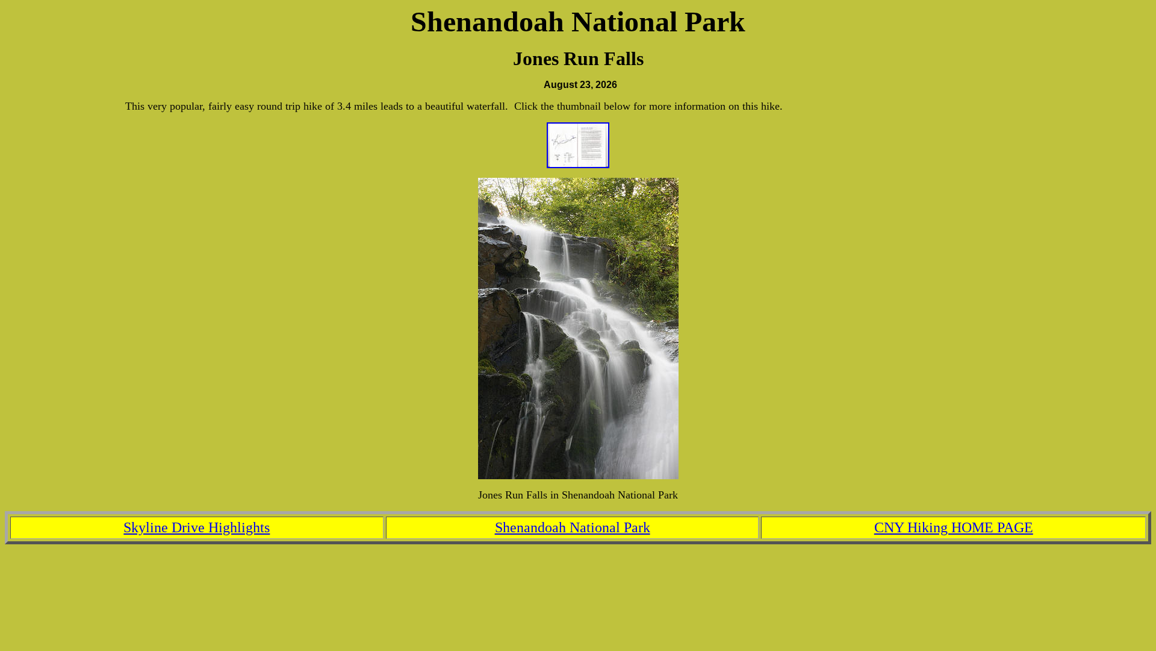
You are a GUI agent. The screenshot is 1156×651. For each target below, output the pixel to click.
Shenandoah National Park (572, 527)
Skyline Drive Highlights (196, 527)
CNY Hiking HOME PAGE (953, 527)
